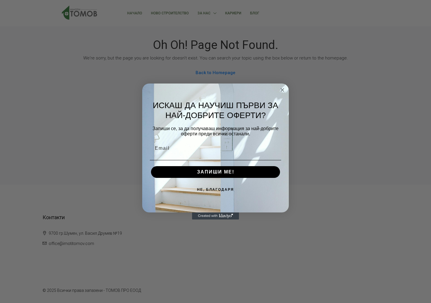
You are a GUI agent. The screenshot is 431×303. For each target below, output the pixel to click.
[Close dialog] (282, 89)
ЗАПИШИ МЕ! (215, 171)
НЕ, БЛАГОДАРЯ (215, 190)
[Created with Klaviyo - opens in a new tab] (215, 215)
